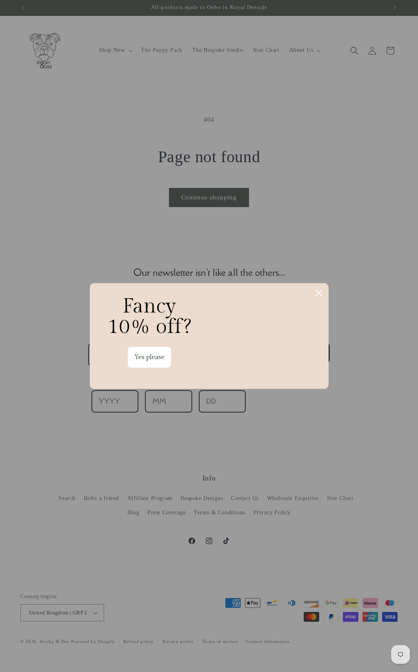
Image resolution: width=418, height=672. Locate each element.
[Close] (319, 293)
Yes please (149, 357)
